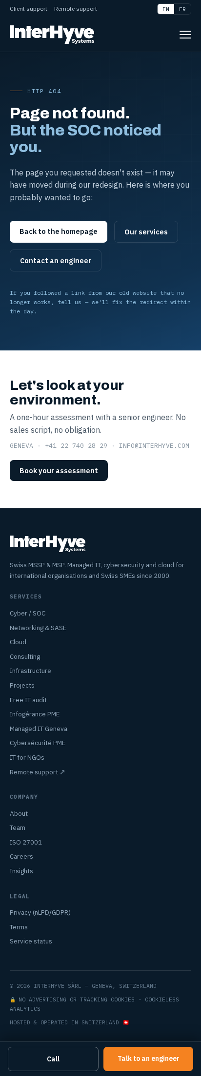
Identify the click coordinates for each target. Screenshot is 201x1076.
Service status (31, 941)
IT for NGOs (27, 757)
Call (53, 1059)
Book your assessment (59, 470)
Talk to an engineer (149, 1058)
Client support (28, 8)
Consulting (25, 656)
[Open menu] (185, 34)
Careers (21, 856)
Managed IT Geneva (38, 728)
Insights (21, 870)
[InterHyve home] (52, 34)
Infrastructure (30, 670)
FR (182, 9)
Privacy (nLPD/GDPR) (40, 912)
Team (17, 827)
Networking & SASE (38, 627)
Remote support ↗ (37, 772)
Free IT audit (28, 699)
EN (165, 9)
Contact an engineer (55, 260)
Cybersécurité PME (37, 742)
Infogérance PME (35, 714)
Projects (22, 685)
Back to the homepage (59, 231)
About (19, 813)
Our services (146, 231)
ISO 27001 (26, 842)
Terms (19, 926)
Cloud (18, 641)
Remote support (75, 8)
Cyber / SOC (27, 613)
